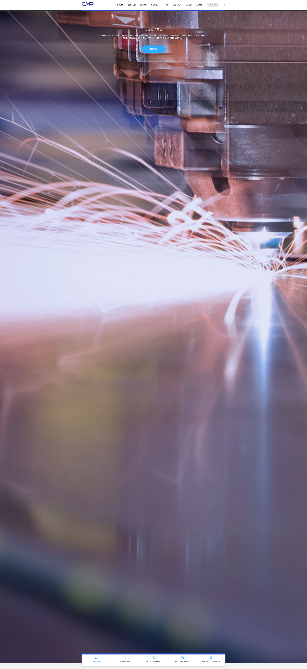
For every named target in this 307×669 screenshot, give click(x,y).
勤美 (88, 5)
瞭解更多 (153, 57)
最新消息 (143, 5)
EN (215, 5)
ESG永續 (165, 5)
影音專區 (154, 5)
